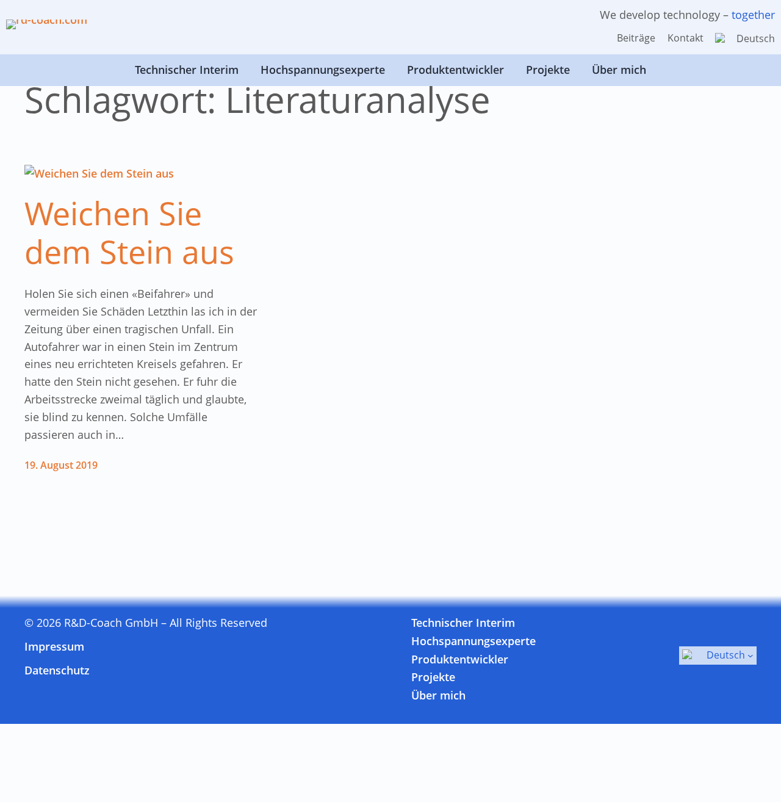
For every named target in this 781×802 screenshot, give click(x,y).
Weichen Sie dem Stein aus (129, 232)
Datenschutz (57, 670)
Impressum (54, 646)
